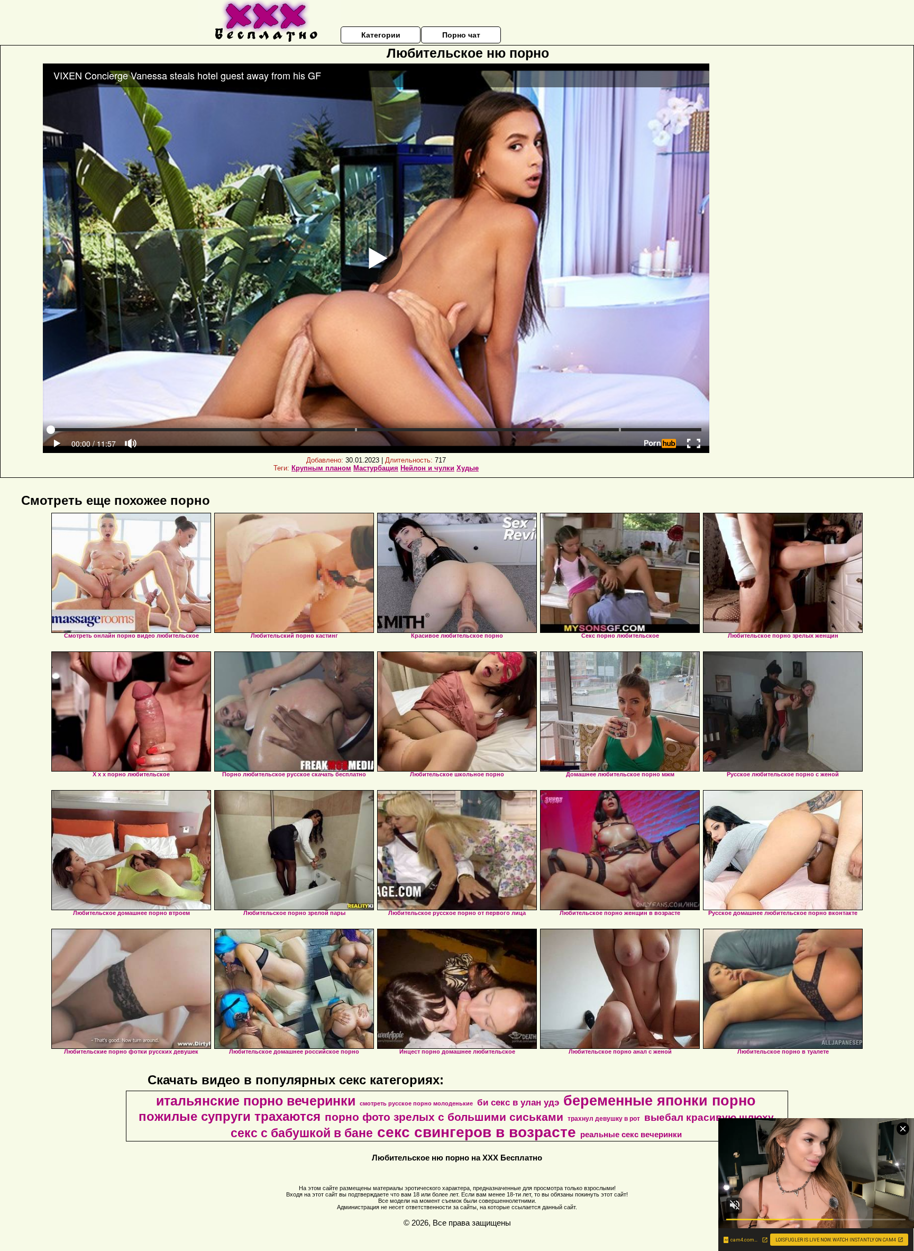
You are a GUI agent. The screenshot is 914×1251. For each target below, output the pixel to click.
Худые (467, 468)
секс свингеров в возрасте (476, 1132)
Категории (380, 35)
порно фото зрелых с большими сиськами (444, 1117)
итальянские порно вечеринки (255, 1100)
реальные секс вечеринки (631, 1134)
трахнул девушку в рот (604, 1118)
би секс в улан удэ (518, 1102)
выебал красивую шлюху (709, 1117)
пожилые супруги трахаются (230, 1116)
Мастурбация (375, 468)
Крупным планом (321, 468)
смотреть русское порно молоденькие (416, 1103)
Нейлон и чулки (427, 468)
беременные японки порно (659, 1101)
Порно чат (461, 35)
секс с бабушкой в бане (302, 1133)
